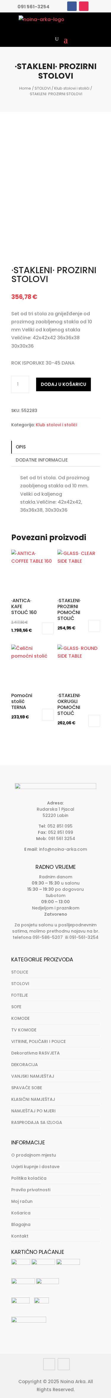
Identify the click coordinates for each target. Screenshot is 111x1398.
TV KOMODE (23, 1030)
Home (25, 88)
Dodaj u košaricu (63, 384)
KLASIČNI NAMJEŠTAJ (33, 1099)
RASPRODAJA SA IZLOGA (36, 1122)
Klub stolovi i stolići (71, 88)
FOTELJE (19, 995)
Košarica (20, 1213)
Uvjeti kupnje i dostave (35, 1167)
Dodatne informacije (42, 460)
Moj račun (22, 1201)
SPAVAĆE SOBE (26, 1088)
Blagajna (20, 1224)
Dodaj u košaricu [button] (48, 628)
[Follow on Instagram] (84, 6)
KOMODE (20, 1018)
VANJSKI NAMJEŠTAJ (32, 1076)
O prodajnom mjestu (33, 1155)
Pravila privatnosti (30, 1190)
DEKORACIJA (24, 1065)
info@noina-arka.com (63, 849)
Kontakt (19, 1236)
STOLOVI (43, 88)
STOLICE (19, 972)
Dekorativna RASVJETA (35, 1053)
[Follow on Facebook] (72, 6)
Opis (21, 447)
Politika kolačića (28, 1178)
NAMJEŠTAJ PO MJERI (33, 1111)
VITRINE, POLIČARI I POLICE (38, 1041)
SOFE (16, 1007)
